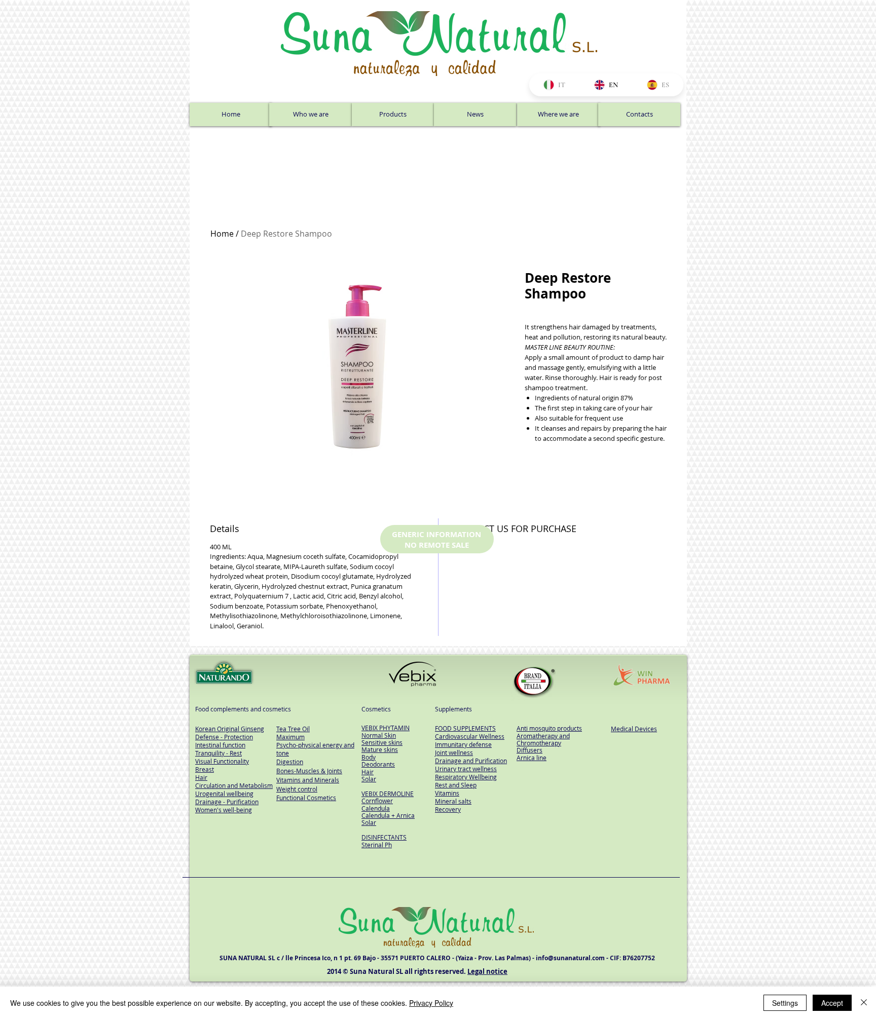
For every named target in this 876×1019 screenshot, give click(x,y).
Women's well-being (223, 810)
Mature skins (379, 749)
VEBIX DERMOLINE (387, 793)
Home (222, 233)
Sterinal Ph (376, 845)
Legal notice (487, 971)
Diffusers (529, 750)
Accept (832, 1003)
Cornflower (377, 801)
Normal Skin (378, 735)
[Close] (864, 1003)
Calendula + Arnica (388, 815)
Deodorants (378, 764)
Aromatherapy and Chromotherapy (543, 739)
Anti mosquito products (549, 728)
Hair (367, 772)
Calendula (375, 808)
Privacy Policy (431, 1003)
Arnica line (531, 757)
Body (368, 757)
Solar (368, 779)
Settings (785, 1003)
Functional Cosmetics (306, 798)
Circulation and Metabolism (234, 785)
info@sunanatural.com (570, 958)
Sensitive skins (382, 742)
